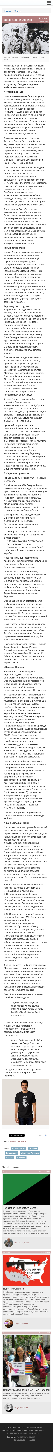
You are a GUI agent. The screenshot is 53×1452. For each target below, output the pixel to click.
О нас (32, 1439)
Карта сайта (19, 1439)
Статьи (17, 10)
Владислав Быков (18, 1141)
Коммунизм (11, 1153)
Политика (43, 18)
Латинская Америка (30, 1153)
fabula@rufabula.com (26, 1436)
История (33, 1148)
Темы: (7, 1148)
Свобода (21, 1157)
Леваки (9, 1157)
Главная (7, 10)
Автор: (7, 1141)
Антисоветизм (18, 1148)
